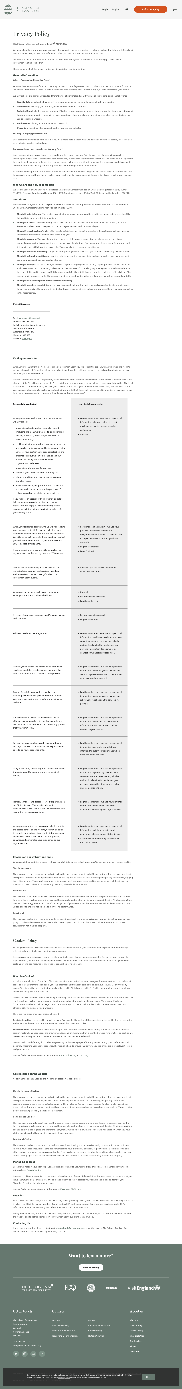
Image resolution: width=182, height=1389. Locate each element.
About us (134, 1320)
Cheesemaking (95, 1330)
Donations (135, 1351)
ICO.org (84, 1055)
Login (105, 9)
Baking (91, 1320)
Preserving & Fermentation (65, 1335)
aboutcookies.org (67, 1055)
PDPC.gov (76, 1189)
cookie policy (64, 1377)
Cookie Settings (34, 1170)
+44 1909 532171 (21, 1341)
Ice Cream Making (60, 1325)
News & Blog (136, 1325)
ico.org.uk (27, 338)
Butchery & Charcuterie (99, 1325)
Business (56, 1320)
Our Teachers (136, 1341)
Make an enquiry (91, 1267)
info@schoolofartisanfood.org (70, 1228)
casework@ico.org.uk (29, 318)
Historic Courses (96, 1335)
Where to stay (136, 1330)
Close (148, 1377)
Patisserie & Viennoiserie (63, 1330)
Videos (133, 1346)
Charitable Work (137, 1335)
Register (116, 9)
